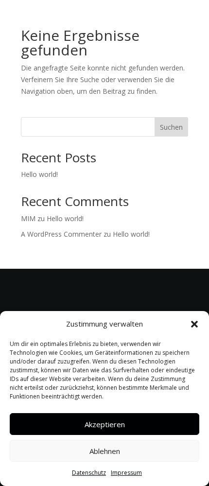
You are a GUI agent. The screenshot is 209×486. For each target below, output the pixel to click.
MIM (28, 218)
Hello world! (39, 174)
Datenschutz (89, 473)
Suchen (171, 127)
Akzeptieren (105, 424)
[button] (194, 324)
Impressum (126, 473)
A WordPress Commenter (61, 234)
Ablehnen (104, 451)
